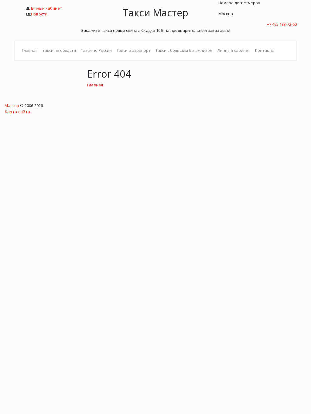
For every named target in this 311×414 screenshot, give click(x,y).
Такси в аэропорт (134, 50)
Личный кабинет (45, 8)
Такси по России (96, 50)
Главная (30, 50)
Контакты (264, 50)
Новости (39, 14)
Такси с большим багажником (184, 50)
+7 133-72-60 (282, 24)
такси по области (59, 50)
